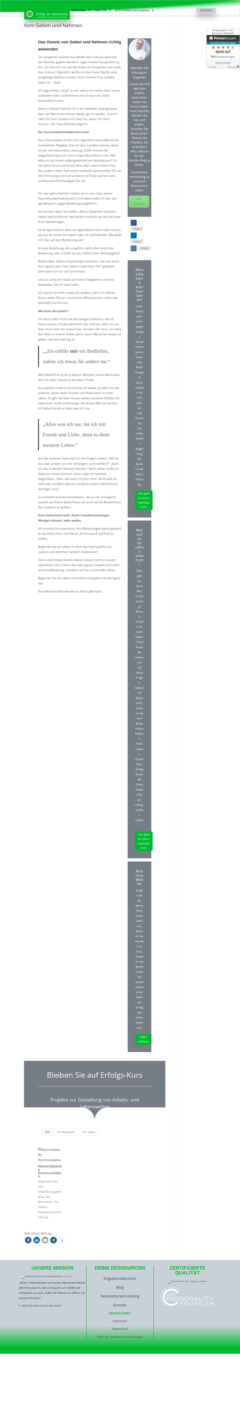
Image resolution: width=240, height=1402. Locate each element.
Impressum (120, 1321)
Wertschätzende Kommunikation (50, 1171)
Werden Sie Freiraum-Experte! (139, 72)
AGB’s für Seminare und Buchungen (120, 1337)
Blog (120, 1287)
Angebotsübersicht (120, 1278)
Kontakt (206, 10)
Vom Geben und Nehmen (53, 25)
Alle (47, 1132)
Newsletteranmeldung (120, 1296)
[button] (28, 1240)
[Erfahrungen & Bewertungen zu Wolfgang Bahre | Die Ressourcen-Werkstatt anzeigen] (223, 48)
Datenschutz (120, 1329)
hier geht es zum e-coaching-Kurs (144, 500)
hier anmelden (139, 201)
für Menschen (66, 1132)
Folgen (137, 228)
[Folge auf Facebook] (134, 223)
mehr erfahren (143, 1039)
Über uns (100, 10)
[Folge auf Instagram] (134, 248)
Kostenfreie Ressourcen (132, 10)
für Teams (89, 1132)
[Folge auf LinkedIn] (134, 235)
